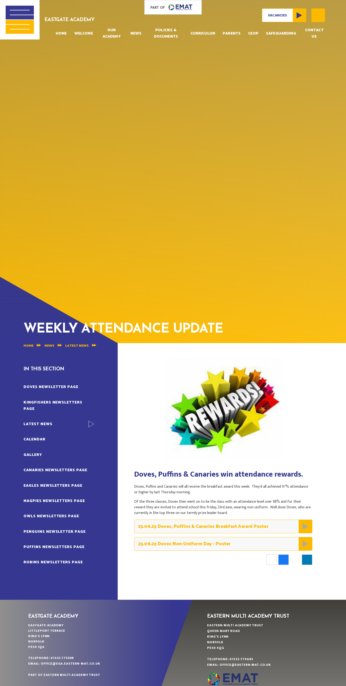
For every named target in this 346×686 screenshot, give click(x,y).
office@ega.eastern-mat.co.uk (70, 663)
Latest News (77, 346)
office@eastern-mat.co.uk (245, 664)
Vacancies (277, 15)
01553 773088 (62, 658)
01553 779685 (241, 659)
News (49, 346)
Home (28, 346)
